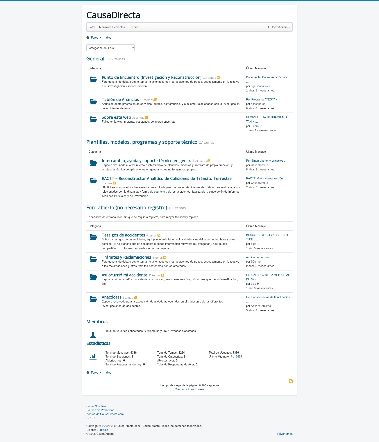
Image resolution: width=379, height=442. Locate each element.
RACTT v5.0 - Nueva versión (264, 178)
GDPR (90, 418)
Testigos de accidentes (123, 235)
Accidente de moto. (258, 257)
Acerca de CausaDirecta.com (105, 414)
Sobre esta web (116, 117)
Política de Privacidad (100, 410)
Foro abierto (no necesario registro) (126, 207)
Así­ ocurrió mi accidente (124, 274)
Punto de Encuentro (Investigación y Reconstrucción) (151, 77)
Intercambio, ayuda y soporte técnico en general (148, 160)
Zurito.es (102, 430)
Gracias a (181, 389)
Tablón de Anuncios (120, 99)
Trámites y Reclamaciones (126, 257)
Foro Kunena (196, 389)
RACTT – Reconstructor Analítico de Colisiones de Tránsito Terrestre (167, 178)
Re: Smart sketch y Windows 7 (266, 160)
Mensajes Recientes (112, 27)
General (95, 58)
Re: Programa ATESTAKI (262, 99)
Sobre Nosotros (96, 406)
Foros (92, 27)
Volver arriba (285, 433)
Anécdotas (112, 297)
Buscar (133, 27)
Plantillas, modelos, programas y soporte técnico (141, 141)
